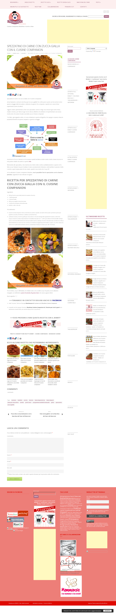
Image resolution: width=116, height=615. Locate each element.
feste (98, 2)
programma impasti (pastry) (68, 523)
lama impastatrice (40, 400)
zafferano (73, 529)
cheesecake (71, 500)
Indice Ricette (29, 2)
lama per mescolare (13, 402)
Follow (8, 529)
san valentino (75, 527)
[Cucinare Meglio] (18, 530)
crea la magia (67, 503)
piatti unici (28, 402)
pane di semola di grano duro (30, 293)
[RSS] (104, 11)
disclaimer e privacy (37, 603)
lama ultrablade (69, 513)
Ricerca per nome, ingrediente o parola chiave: (70, 16)
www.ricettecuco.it (100, 523)
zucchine (65, 530)
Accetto (107, 611)
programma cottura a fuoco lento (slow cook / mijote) (70, 521)
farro (65, 506)
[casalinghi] (10, 516)
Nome (9, 455)
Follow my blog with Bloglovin (21, 528)
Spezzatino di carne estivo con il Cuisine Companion (26, 360)
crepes (73, 503)
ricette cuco (46, 2)
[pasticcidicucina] (68, 555)
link (30, 161)
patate (78, 517)
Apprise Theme (92, 603)
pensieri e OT (69, 6)
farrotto (69, 506)
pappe (72, 515)
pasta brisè (62, 516)
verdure (65, 529)
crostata (77, 503)
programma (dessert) (66, 521)
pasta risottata (72, 517)
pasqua (77, 515)
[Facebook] (107, 11)
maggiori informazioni (96, 610)
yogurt (69, 529)
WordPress (104, 603)
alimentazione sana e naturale (70, 496)
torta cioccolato (68, 528)
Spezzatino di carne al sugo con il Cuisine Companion (13, 360)
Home (8, 53)
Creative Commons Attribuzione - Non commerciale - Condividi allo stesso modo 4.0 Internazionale (97, 525)
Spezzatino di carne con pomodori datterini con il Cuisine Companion (40, 360)
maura (79, 513)
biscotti (62, 500)
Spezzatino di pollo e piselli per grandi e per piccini (53, 360)
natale (22, 402)
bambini (20, 400)
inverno (31, 400)
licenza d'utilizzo (48, 603)
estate (70, 505)
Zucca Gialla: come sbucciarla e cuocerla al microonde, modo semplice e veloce (54, 381)
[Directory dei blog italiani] (14, 529)
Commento (10, 436)
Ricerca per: (70, 46)
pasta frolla (75, 516)
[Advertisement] (78, 31)
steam (61, 528)
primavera (73, 519)
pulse (52, 402)
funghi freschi (69, 508)
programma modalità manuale (41, 402)
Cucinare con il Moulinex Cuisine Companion (41, 303)
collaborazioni (53, 6)
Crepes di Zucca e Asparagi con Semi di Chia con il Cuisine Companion (39, 381)
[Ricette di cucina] (23, 515)
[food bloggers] (15, 521)
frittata (73, 506)
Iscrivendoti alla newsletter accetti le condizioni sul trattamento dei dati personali (97, 512)
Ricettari (38, 6)
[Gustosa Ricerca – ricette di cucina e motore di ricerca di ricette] (12, 515)
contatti (83, 6)
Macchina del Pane (83, 2)
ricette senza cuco (63, 2)
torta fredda (75, 528)
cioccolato (65, 501)
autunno (14, 400)
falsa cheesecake (78, 505)
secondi (23, 53)
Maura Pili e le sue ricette (19, 6)
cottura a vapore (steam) (66, 502)
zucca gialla (11, 404)
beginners (14, 2)
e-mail (88, 504)
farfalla (62, 506)
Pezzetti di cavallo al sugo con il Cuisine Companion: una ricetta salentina (13, 381)
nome (88, 499)
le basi (75, 513)
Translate (98, 51)
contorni (78, 501)
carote (25, 400)
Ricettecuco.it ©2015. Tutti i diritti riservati (21, 603)
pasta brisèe (69, 516)
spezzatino (59, 402)
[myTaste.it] (10, 528)
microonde (62, 515)
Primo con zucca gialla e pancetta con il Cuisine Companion (27, 381)
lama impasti (50, 400)
